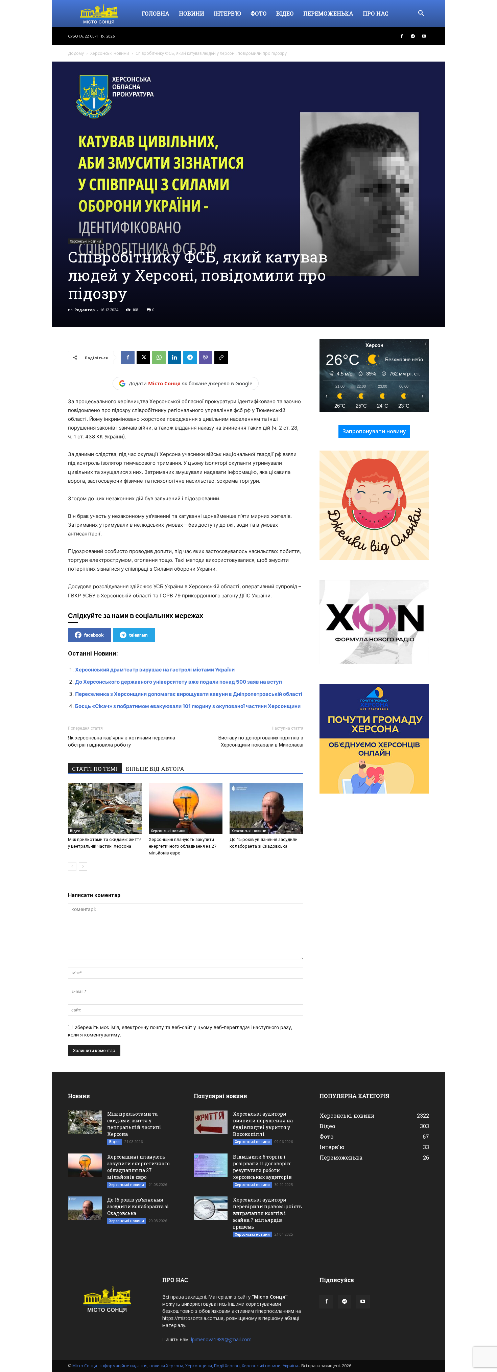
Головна (155, 13)
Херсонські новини (109, 53)
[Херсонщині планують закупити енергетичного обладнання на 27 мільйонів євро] (185, 808)
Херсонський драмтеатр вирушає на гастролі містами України (155, 669)
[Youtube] (424, 36)
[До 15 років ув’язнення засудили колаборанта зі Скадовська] (266, 808)
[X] (143, 357)
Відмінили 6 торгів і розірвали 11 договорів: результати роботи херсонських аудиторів (262, 1166)
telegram (138, 635)
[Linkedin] (174, 357)
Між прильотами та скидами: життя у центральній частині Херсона (134, 1124)
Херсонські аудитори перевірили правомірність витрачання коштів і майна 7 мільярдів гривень (267, 1213)
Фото (259, 13)
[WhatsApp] (159, 357)
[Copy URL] (221, 357)
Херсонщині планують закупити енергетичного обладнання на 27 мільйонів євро (182, 846)
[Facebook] (402, 36)
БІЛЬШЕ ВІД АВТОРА (155, 768)
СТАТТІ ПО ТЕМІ (95, 768)
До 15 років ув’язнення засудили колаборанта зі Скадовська (138, 1206)
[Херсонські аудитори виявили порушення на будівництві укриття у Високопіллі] (211, 1122)
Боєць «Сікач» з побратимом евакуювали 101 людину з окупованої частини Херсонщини (188, 706)
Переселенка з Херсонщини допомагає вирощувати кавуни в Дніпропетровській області (188, 694)
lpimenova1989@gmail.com (221, 1339)
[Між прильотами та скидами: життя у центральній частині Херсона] (105, 808)
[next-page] (83, 866)
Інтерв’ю (227, 13)
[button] (421, 14)
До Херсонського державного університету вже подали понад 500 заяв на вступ (178, 682)
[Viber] (205, 357)
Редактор (84, 309)
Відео (285, 13)
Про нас (375, 13)
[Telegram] (413, 36)
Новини (191, 13)
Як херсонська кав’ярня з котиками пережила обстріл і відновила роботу (121, 741)
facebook (94, 635)
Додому (76, 53)
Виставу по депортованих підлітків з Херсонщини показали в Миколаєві (260, 741)
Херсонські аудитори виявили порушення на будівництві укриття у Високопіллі (263, 1124)
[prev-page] (72, 866)
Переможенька (328, 13)
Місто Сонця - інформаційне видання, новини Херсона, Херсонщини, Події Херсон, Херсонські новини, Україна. (185, 1366)
